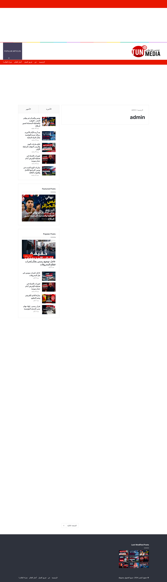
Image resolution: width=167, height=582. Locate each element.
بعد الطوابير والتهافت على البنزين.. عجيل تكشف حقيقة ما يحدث (130, 456)
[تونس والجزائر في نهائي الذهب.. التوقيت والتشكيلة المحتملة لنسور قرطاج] (128, 172)
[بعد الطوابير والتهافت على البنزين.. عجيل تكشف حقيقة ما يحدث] (128, 481)
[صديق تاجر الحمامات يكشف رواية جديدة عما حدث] (128, 404)
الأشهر (28, 109)
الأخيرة (48, 109)
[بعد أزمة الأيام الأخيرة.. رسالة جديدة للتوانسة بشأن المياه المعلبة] (82, 167)
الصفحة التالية (72, 525)
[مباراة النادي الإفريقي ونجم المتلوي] (49, 298)
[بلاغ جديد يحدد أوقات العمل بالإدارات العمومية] (123, 559)
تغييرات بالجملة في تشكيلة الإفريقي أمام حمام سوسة (85, 224)
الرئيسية (121, 51)
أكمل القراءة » (137, 200)
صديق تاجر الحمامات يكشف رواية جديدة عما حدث (129, 378)
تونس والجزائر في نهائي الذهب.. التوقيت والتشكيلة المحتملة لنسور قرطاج (39, 215)
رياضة (142, 133)
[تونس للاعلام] (146, 51)
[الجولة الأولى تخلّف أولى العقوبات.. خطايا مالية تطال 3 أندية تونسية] (82, 481)
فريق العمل (28, 62)
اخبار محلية (94, 133)
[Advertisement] (83, 25)
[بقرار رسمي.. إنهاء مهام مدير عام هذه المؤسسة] (49, 309)
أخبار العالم (111, 51)
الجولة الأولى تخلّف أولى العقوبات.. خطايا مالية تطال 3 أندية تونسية (83, 456)
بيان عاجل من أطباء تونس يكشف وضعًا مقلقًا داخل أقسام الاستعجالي (83, 301)
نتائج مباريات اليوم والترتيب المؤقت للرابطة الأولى (128, 224)
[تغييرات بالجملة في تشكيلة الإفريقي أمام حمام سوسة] (82, 249)
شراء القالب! (7, 62)
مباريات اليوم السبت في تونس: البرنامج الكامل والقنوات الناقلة (128, 301)
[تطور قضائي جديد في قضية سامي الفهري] (82, 399)
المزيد (75, 51)
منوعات (85, 51)
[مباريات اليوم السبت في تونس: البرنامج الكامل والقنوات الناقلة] (128, 327)
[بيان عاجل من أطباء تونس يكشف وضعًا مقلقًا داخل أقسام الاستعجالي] (82, 327)
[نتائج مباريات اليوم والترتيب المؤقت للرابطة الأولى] (128, 249)
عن (35, 62)
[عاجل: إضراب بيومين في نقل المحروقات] (49, 276)
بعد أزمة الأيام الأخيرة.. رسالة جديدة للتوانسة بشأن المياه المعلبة (84, 142)
